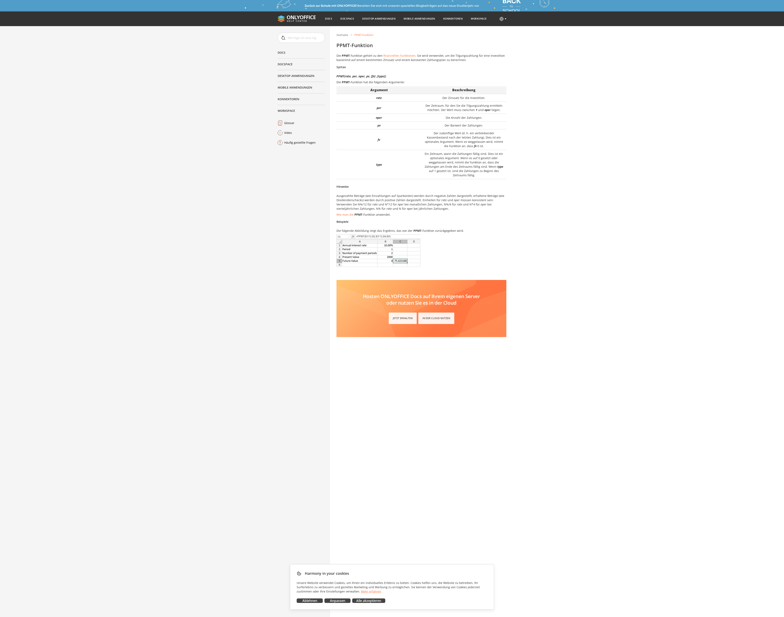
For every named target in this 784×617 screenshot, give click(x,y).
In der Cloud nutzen (436, 318)
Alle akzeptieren (368, 600)
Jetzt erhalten (403, 318)
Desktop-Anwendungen (296, 76)
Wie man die (345, 214)
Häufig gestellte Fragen (300, 142)
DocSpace (285, 64)
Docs (281, 52)
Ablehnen (309, 600)
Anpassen (337, 600)
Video (288, 133)
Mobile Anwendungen (295, 87)
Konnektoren (288, 99)
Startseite (342, 35)
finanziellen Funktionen (399, 56)
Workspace (286, 111)
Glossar (289, 123)
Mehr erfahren (371, 591)
